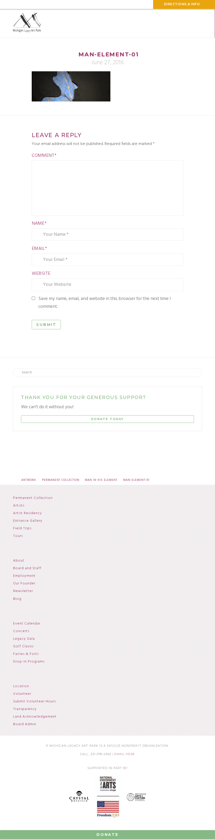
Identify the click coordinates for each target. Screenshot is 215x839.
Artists (18, 505)
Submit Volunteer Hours (34, 701)
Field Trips (22, 528)
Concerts (21, 631)
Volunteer (22, 694)
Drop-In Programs (29, 661)
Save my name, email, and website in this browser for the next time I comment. (104, 303)
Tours (18, 536)
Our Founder (24, 583)
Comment (44, 155)
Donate (107, 834)
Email (39, 248)
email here (124, 754)
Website (41, 273)
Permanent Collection (33, 498)
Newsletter (23, 591)
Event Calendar (26, 623)
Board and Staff (27, 568)
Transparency (25, 709)
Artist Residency (27, 513)
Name (39, 223)
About (18, 560)
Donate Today (107, 419)
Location (21, 686)
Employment (24, 576)
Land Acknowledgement (35, 716)
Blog (17, 599)
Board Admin (24, 724)
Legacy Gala (24, 639)
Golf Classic (23, 646)
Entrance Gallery (27, 521)
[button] (199, 23)
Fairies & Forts (26, 654)
